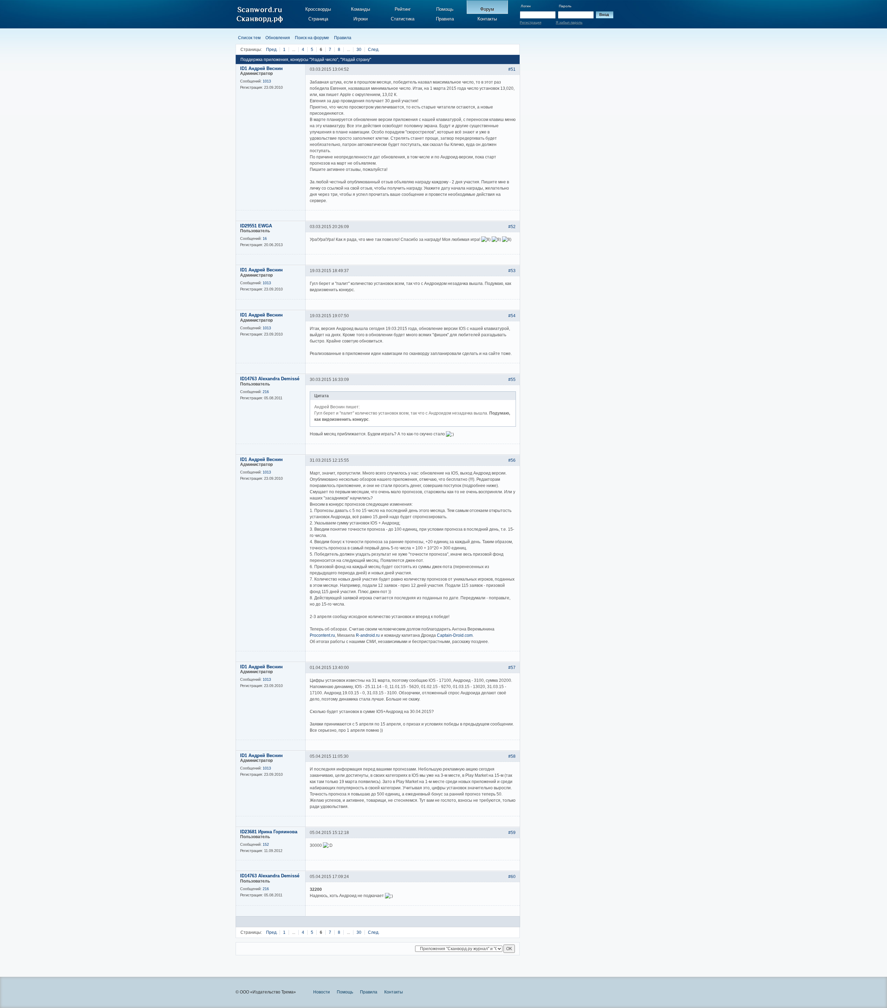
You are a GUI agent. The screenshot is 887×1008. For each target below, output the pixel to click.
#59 (512, 832)
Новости (321, 992)
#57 (512, 667)
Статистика (402, 18)
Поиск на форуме (312, 37)
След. (373, 49)
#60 (512, 876)
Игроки (360, 18)
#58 (512, 756)
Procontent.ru (322, 635)
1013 (267, 81)
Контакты (487, 18)
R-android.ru (368, 635)
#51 (512, 69)
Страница (318, 18)
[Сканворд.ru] (260, 14)
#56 (512, 460)
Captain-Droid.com (455, 635)
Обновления (277, 37)
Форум (487, 9)
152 (266, 844)
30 (359, 49)
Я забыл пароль (569, 22)
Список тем (249, 37)
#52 (512, 226)
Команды (360, 9)
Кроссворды (318, 9)
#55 (512, 379)
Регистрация (530, 22)
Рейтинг (403, 9)
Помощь (445, 9)
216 (266, 392)
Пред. (272, 49)
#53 (512, 270)
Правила (445, 18)
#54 (512, 315)
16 (265, 238)
